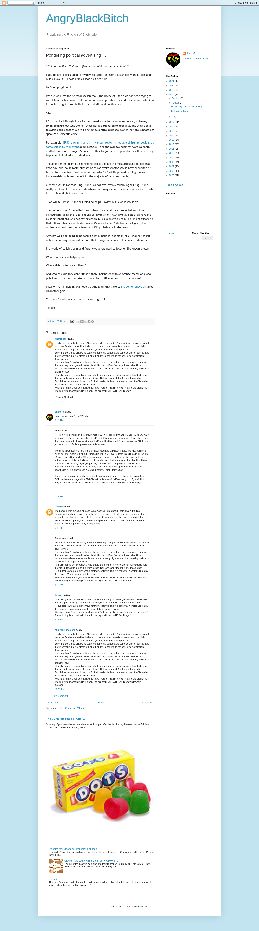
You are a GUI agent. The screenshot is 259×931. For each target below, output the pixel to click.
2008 (172, 162)
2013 (172, 140)
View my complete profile (195, 58)
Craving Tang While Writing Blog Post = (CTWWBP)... (91, 860)
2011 (172, 148)
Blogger (143, 906)
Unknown (60, 506)
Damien (59, 595)
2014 (172, 135)
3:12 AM (59, 585)
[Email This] (78, 321)
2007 (172, 166)
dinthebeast (61, 339)
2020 (172, 85)
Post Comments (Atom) (72, 708)
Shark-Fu (59, 411)
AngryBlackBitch (87, 18)
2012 (172, 144)
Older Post (147, 702)
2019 (172, 90)
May (174, 116)
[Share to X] (85, 321)
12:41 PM (59, 401)
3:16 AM (59, 619)
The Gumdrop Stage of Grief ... (66, 718)
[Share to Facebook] (89, 321)
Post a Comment (59, 696)
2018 (172, 94)
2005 (172, 175)
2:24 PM (59, 420)
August (175, 102)
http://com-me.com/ (65, 630)
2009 (172, 157)
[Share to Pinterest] (92, 321)
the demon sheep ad (133, 286)
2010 (172, 153)
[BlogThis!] (82, 321)
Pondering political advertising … (188, 106)
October (176, 98)
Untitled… (54, 879)
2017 (172, 122)
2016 (172, 126)
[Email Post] (71, 321)
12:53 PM (59, 689)
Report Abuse (174, 184)
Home (101, 702)
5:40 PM (59, 528)
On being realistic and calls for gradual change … (74, 849)
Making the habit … (181, 111)
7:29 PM (59, 496)
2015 (172, 131)
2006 (172, 171)
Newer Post (53, 702)
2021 (172, 81)
